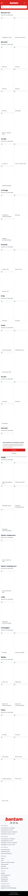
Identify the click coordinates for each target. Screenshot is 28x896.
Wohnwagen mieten (5, 851)
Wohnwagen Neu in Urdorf (7, 840)
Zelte (2, 860)
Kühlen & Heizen (4, 868)
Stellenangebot (4, 881)
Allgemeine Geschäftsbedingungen (8, 888)
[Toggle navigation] (1, 2)
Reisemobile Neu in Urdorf (7, 830)
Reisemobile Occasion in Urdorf (8, 833)
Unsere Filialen (4, 877)
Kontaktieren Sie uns (5, 886)
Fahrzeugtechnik (4, 864)
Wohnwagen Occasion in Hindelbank (9, 842)
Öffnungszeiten (4, 879)
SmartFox (17, 894)
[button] (24, 2)
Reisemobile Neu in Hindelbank (8, 828)
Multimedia (3, 866)
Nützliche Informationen (6, 853)
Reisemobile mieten (5, 849)
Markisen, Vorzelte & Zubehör (7, 862)
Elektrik (2, 858)
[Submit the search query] (2, 7)
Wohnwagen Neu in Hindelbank (8, 838)
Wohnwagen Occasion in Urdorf (8, 844)
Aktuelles (3, 873)
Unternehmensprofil (5, 875)
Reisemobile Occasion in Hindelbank (9, 832)
